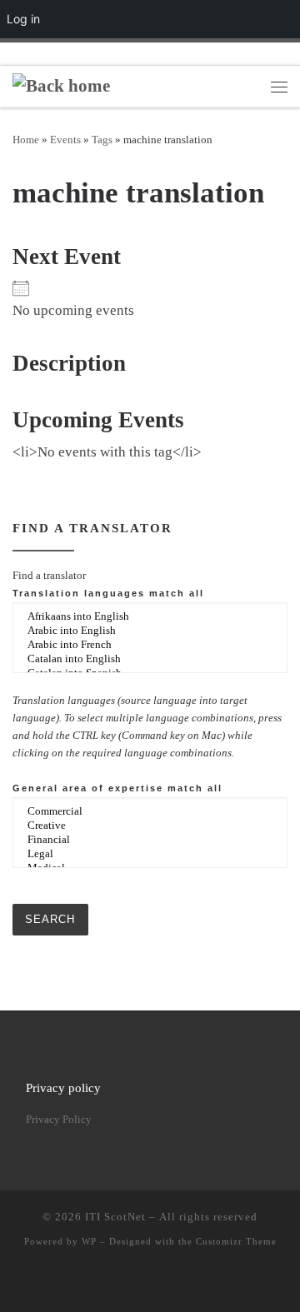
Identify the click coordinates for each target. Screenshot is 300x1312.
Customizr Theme (236, 1241)
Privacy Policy (59, 1119)
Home (25, 139)
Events (65, 139)
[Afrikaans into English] (150, 617)
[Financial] (150, 840)
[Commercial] (150, 812)
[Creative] (150, 826)
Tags (102, 139)
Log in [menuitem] (23, 19)
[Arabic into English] (150, 631)
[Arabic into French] (150, 645)
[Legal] (150, 854)
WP (89, 1241)
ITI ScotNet (115, 1216)
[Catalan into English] (150, 659)
